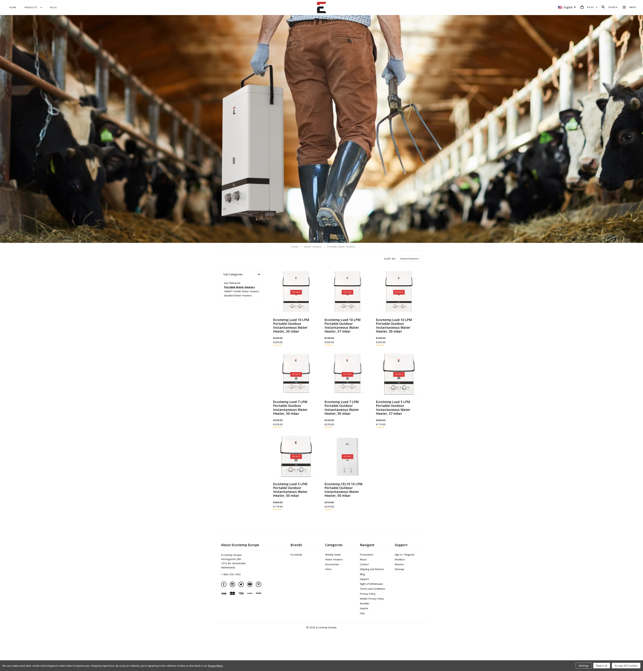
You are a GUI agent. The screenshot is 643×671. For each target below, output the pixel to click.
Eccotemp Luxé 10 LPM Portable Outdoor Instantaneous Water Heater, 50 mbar (394, 326)
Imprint (364, 608)
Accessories (332, 564)
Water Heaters (334, 559)
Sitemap (399, 569)
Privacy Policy (368, 593)
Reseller (364, 603)
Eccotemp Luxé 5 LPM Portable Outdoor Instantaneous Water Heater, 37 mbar (393, 408)
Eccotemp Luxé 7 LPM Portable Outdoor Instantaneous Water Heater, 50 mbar (342, 408)
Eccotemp (296, 554)
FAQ (362, 613)
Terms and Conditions (372, 588)
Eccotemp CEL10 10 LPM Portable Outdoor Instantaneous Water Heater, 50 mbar (343, 490)
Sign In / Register (405, 554)
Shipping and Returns (372, 569)
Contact (364, 564)
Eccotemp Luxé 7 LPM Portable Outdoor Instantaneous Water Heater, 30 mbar (290, 408)
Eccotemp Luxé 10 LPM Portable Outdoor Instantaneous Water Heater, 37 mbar (343, 326)
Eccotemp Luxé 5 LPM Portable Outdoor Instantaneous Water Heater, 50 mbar (290, 490)
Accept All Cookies (626, 665)
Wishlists (400, 559)
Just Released (232, 283)
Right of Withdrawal (371, 583)
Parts (328, 569)
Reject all (601, 665)
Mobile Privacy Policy (372, 598)
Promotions (366, 554)
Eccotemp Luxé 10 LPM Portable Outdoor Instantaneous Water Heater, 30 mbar (291, 326)
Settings (584, 665)
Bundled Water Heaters (238, 295)
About (363, 559)
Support (364, 579)
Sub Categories (233, 274)
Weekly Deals (333, 554)
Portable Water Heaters (239, 287)
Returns (399, 564)
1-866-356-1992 (231, 574)
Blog (362, 574)
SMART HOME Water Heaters (241, 291)
